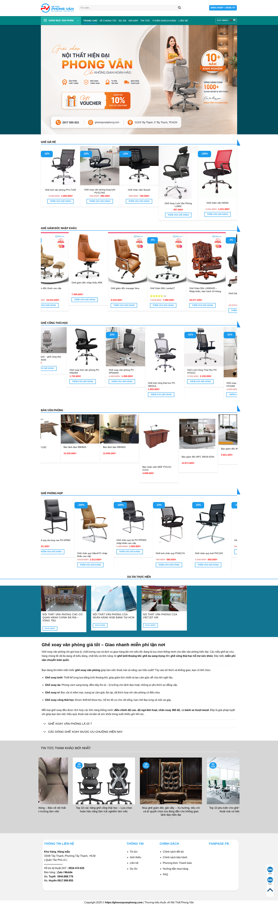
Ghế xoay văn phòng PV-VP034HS (56, 371)
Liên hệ (134, 863)
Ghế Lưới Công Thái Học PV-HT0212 (137, 371)
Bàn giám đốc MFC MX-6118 (169, 448)
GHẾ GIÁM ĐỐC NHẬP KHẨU (59, 228)
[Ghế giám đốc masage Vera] (188, 258)
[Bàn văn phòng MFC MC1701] (210, 427)
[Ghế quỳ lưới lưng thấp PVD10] (50, 516)
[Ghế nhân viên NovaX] (139, 165)
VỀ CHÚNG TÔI (108, 20)
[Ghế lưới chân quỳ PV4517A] (207, 523)
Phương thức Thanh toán (177, 863)
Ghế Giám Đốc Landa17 (223, 288)
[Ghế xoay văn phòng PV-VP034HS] (60, 346)
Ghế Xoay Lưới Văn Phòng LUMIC (178, 205)
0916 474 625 (77, 868)
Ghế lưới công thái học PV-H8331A (96, 384)
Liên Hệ (183, 20)
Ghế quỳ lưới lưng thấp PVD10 (48, 540)
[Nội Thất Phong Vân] (57, 8)
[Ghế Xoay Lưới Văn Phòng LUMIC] (178, 172)
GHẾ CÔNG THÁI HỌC (54, 323)
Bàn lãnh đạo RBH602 (47, 447)
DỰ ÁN (122, 20)
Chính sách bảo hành (175, 857)
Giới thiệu (135, 857)
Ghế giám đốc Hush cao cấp (107, 288)
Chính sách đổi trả (173, 851)
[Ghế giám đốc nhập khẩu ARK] (149, 255)
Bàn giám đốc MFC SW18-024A (131, 456)
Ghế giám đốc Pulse (64, 288)
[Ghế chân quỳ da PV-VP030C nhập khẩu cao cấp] (167, 516)
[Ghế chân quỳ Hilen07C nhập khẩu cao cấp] (128, 523)
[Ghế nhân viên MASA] (217, 172)
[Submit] (179, 8)
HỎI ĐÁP (133, 20)
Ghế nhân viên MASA (217, 203)
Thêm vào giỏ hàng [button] (60, 201)
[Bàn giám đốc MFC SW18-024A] (131, 433)
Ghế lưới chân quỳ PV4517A (204, 553)
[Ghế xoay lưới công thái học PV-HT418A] (178, 353)
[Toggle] (45, 724)
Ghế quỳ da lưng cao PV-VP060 (88, 540)
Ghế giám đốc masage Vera (186, 288)
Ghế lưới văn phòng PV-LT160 (60, 189)
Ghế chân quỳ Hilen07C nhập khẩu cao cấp (127, 555)
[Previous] (49, 264)
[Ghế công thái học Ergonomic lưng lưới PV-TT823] (217, 342)
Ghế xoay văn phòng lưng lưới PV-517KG (99, 191)
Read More (50, 628)
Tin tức (145, 20)
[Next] (229, 264)
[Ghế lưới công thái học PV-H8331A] (99, 353)
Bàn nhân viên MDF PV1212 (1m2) (90, 468)
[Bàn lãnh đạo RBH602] (52, 429)
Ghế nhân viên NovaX (139, 189)
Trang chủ (90, 20)
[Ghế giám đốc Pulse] (70, 258)
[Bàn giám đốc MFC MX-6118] (171, 429)
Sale (270, 873)
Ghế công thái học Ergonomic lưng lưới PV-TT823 (215, 361)
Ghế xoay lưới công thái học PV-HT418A (177, 384)
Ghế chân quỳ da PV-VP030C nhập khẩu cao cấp (166, 541)
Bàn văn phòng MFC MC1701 (209, 443)
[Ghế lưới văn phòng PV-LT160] (60, 165)
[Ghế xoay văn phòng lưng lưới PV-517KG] (99, 165)
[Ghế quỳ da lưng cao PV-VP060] (89, 516)
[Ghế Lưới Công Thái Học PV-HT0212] (138, 346)
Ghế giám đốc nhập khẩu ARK (147, 282)
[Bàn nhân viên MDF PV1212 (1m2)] (92, 438)
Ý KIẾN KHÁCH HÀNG (164, 20)
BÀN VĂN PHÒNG (52, 410)
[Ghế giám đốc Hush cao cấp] (110, 258)
